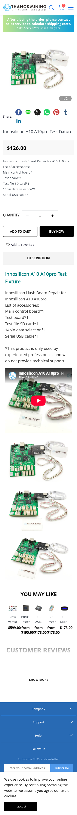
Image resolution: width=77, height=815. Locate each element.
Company (38, 709)
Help (38, 736)
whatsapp (47, 112)
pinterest (56, 112)
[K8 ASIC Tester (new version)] (38, 608)
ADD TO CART (20, 231)
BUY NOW (56, 231)
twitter (37, 112)
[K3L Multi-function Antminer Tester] (64, 608)
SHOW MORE (38, 680)
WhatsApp (40, 28)
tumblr (65, 112)
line (28, 112)
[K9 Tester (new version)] (51, 608)
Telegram (54, 28)
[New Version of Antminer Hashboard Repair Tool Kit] (12, 608)
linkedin (18, 121)
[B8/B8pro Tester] (25, 608)
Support (38, 722)
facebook (18, 112)
